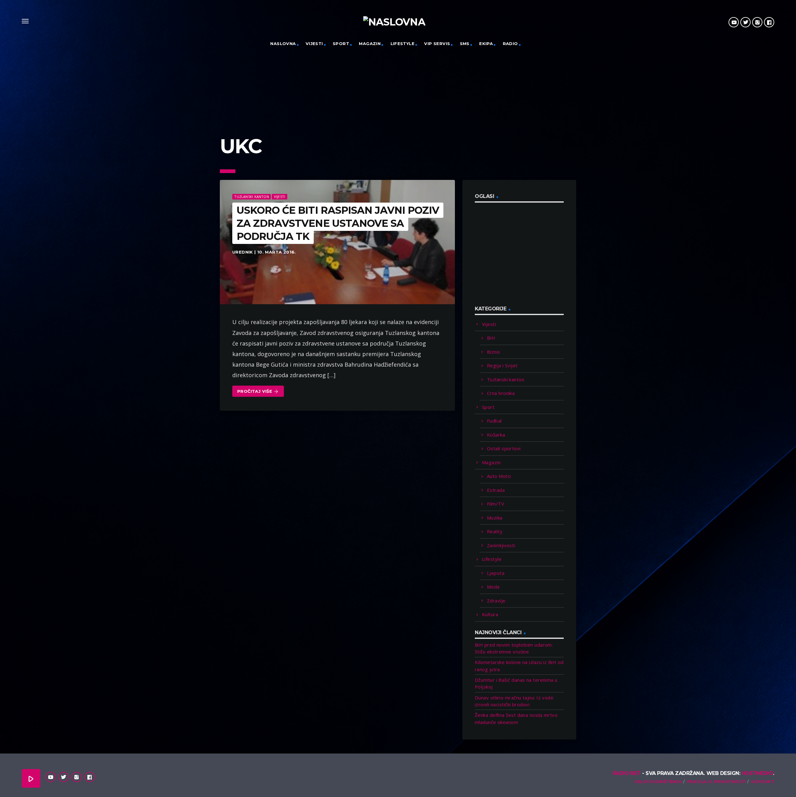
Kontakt (762, 781)
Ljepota (495, 573)
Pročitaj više (258, 391)
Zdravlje (496, 601)
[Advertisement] (521, 257)
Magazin (370, 43)
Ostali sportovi (504, 448)
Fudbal (494, 421)
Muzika (494, 518)
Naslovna (283, 43)
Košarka (496, 435)
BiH (491, 338)
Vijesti (314, 43)
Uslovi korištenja (658, 781)
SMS (465, 43)
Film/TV (495, 504)
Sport (341, 43)
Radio (510, 43)
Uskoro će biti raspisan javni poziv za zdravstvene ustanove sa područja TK (338, 223)
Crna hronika (501, 393)
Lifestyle (403, 43)
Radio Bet (627, 773)
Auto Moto (499, 476)
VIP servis (437, 43)
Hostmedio (757, 773)
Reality (494, 531)
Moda (493, 587)
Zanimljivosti (501, 545)
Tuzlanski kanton (251, 196)
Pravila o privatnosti (716, 781)
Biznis (493, 352)
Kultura (490, 614)
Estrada (496, 490)
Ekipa (486, 43)
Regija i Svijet (502, 365)
